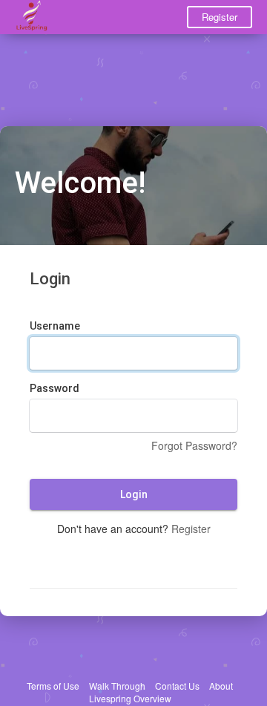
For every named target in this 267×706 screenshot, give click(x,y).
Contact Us (177, 685)
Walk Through (117, 685)
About (221, 685)
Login (134, 494)
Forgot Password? (194, 445)
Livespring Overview (130, 698)
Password (54, 388)
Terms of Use (53, 685)
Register (219, 17)
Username (55, 326)
